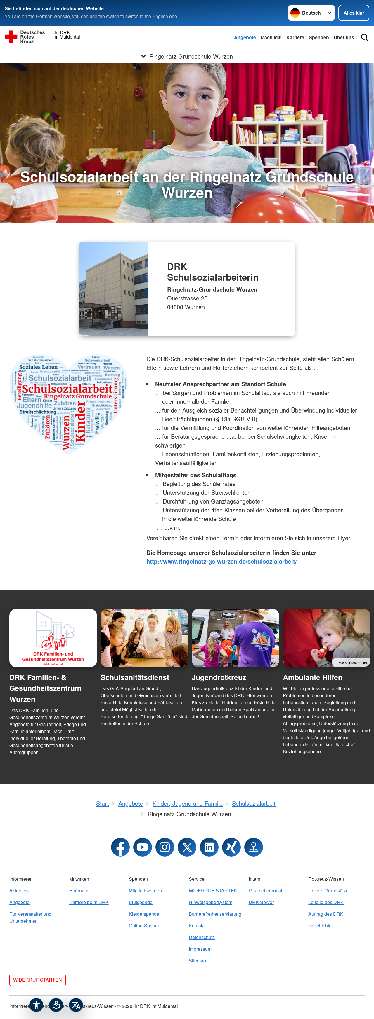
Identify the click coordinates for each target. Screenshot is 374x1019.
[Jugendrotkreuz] (235, 638)
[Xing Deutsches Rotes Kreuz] (231, 847)
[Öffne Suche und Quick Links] (364, 37)
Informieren (21, 1006)
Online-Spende (144, 925)
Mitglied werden (145, 890)
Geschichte (320, 925)
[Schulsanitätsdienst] (144, 638)
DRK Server (261, 902)
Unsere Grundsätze (328, 890)
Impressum (200, 948)
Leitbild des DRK (326, 902)
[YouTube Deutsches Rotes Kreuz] (142, 847)
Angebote (245, 37)
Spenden (319, 37)
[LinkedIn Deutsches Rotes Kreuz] (209, 847)
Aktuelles (19, 890)
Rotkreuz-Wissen (96, 1006)
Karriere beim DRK (89, 902)
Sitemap (197, 960)
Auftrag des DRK (325, 913)
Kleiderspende (144, 913)
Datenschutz (202, 937)
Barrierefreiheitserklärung (215, 913)
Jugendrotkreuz (219, 677)
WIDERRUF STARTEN (213, 890)
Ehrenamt (79, 890)
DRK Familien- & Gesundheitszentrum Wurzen (45, 688)
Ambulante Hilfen (312, 677)
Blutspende (141, 902)
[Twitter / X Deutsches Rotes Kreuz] (187, 847)
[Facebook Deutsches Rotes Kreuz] (120, 847)
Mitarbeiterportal (265, 890)
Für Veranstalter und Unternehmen (30, 917)
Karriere (295, 37)
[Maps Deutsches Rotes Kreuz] (253, 847)
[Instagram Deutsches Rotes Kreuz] (164, 847)
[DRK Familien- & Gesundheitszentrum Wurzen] (53, 638)
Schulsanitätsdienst (135, 677)
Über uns (344, 37)
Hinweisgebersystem (210, 902)
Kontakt (197, 925)
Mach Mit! (271, 37)
